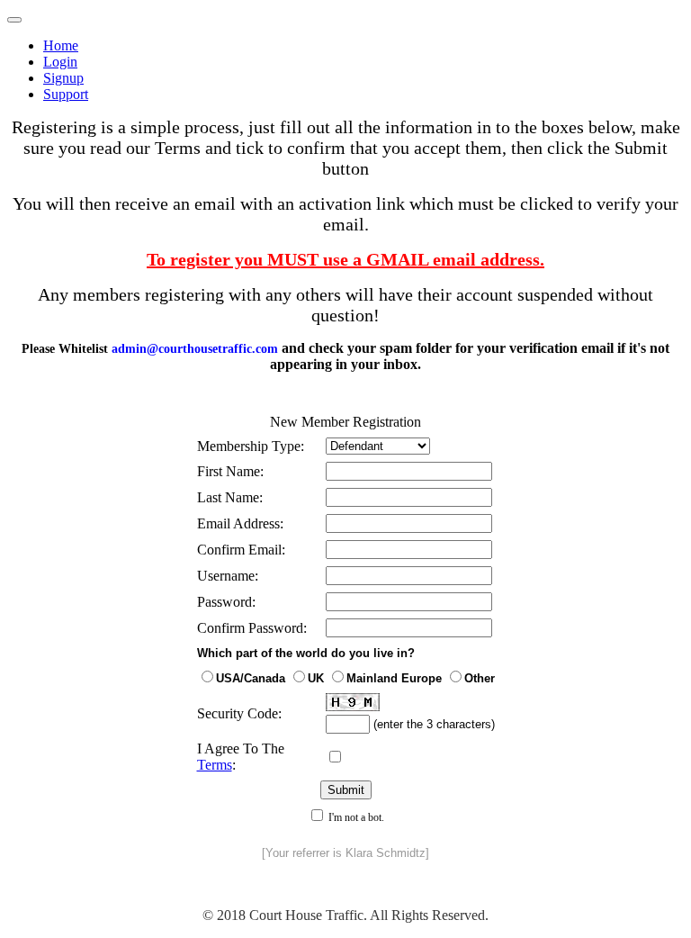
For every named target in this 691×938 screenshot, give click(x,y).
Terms (214, 764)
